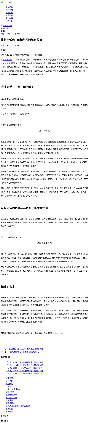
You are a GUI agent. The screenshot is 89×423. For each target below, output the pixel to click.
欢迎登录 (4, 28)
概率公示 (9, 403)
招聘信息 (9, 378)
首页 (3, 34)
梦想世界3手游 (12, 395)
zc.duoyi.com (58, 333)
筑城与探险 (7, 60)
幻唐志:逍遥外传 (12, 389)
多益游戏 (9, 7)
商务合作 (9, 381)
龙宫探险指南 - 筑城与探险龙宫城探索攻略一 (26, 349)
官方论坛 (9, 21)
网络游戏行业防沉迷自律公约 (18, 406)
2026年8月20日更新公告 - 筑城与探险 (24, 362)
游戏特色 (9, 15)
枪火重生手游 (11, 398)
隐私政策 (9, 412)
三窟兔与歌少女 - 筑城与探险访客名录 (24, 352)
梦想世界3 (10, 392)
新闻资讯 (9, 13)
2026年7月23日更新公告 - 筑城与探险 (24, 374)
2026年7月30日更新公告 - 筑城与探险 (24, 371)
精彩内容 (9, 18)
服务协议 (9, 409)
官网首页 (9, 10)
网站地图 (9, 400)
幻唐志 (8, 387)
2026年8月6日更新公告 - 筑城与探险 (24, 368)
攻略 (9, 34)
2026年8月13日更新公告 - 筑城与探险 (24, 365)
